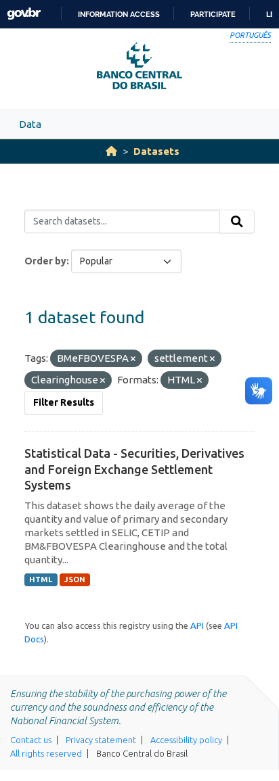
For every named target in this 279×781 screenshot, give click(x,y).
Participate (213, 14)
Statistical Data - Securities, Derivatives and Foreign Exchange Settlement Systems (134, 469)
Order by (45, 261)
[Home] (111, 151)
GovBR (24, 13)
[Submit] (237, 222)
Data (30, 124)
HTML (40, 579)
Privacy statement (101, 739)
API (197, 625)
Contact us (30, 739)
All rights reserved (46, 753)
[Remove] (133, 359)
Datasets (156, 151)
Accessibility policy (186, 739)
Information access (119, 14)
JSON (74, 579)
